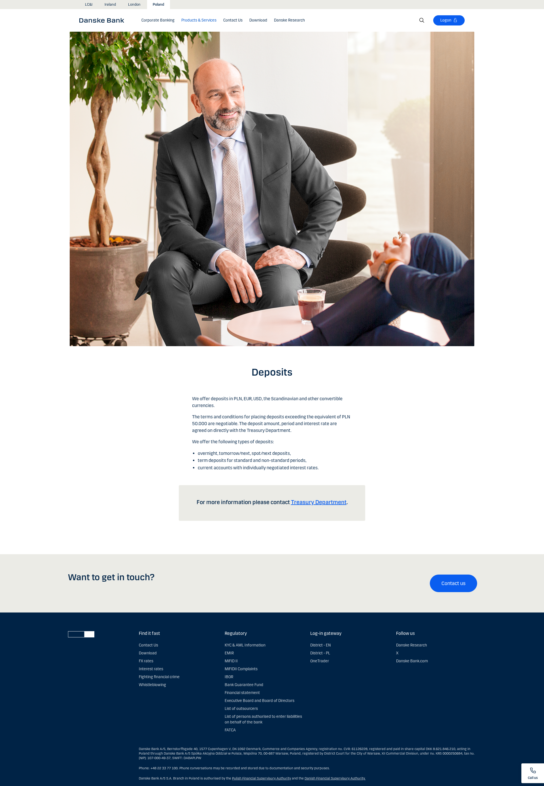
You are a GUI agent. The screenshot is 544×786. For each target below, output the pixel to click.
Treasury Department (319, 502)
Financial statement (242, 692)
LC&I (88, 4)
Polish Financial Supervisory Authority (261, 778)
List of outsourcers (241, 708)
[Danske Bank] (103, 20)
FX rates (146, 661)
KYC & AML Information (245, 645)
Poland (158, 4)
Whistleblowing (152, 684)
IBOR (229, 676)
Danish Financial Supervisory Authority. (335, 778)
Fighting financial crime (159, 676)
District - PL (320, 653)
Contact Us (148, 645)
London (134, 4)
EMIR (229, 653)
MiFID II (231, 661)
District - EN (320, 645)
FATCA (230, 730)
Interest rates (151, 669)
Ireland (110, 4)
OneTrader (319, 661)
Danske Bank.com (412, 661)
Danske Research (411, 645)
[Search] (422, 20)
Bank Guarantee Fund (244, 684)
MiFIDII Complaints (241, 669)
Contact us (453, 583)
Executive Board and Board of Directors (259, 700)
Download (148, 653)
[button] (198, 20)
